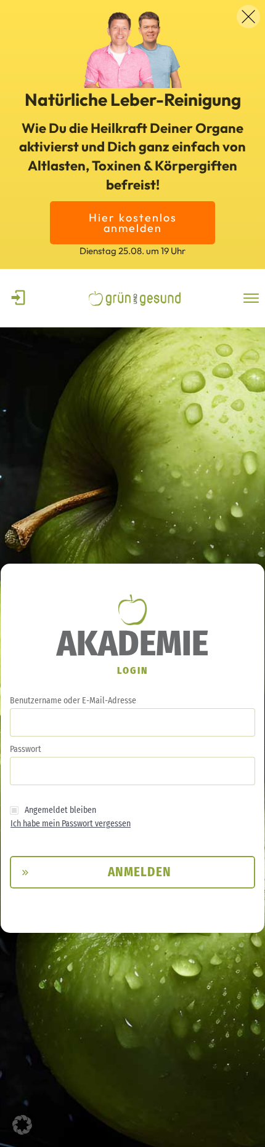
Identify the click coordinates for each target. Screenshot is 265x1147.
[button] (22, 1125)
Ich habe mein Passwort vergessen (70, 823)
